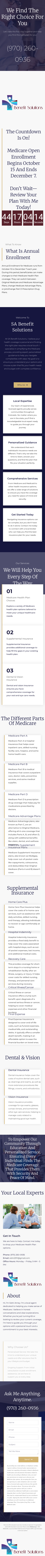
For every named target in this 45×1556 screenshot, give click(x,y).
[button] (22, 385)
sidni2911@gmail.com (19, 1258)
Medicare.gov (33, 1526)
